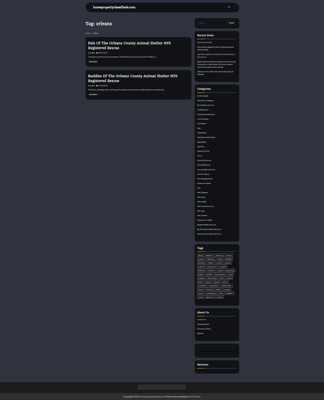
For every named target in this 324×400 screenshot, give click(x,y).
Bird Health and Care (205, 105)
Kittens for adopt (204, 183)
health (200, 274)
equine (220, 270)
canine (218, 263)
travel (200, 297)
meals (229, 278)
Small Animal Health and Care (209, 229)
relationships (226, 285)
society (227, 289)
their (221, 293)
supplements (212, 293)
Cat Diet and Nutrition (206, 114)
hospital (201, 278)
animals (201, 259)
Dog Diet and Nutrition (206, 137)
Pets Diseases (202, 192)
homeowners (220, 274)
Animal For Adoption (205, 100)
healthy (209, 274)
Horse (199, 156)
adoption (209, 255)
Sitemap (200, 333)
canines (227, 263)
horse (230, 274)
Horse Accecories (204, 160)
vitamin (220, 297)
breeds (210, 263)
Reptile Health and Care (206, 225)
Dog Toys (200, 146)
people (217, 282)
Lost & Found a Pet (204, 42)
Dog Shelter (201, 142)
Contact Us (201, 319)
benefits (229, 259)
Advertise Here (203, 324)
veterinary (210, 297)
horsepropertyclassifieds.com (114, 7)
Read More (93, 62)
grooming (230, 270)
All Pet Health (202, 96)
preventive (202, 285)
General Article (203, 151)
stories (201, 293)
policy (225, 282)
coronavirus (212, 266)
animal (229, 255)
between (201, 263)
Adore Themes (194, 396)
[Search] (229, 7)
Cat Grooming (202, 119)
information (212, 278)
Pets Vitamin (202, 215)
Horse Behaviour (203, 165)
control (201, 266)
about (200, 255)
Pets (199, 188)
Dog (198, 128)
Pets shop (201, 211)
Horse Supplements (204, 179)
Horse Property (203, 174)
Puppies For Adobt (204, 220)
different (201, 270)
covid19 (223, 266)
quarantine (214, 285)
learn (222, 278)
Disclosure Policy (204, 329)
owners (208, 282)
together (229, 293)
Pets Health (201, 202)
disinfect (211, 270)
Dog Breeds (201, 133)
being (220, 259)
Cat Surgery (201, 123)
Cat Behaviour (202, 110)
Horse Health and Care (206, 169)
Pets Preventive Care (205, 206)
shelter (218, 289)
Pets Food (201, 197)
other (200, 282)
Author (92, 53)
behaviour (211, 259)
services (209, 289)
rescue (200, 289)
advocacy (219, 255)
